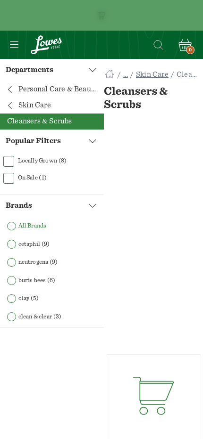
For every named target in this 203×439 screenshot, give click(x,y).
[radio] (52, 226)
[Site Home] (109, 74)
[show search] (158, 44)
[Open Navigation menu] (14, 44)
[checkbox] (52, 161)
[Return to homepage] (46, 44)
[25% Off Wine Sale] (101, 15)
